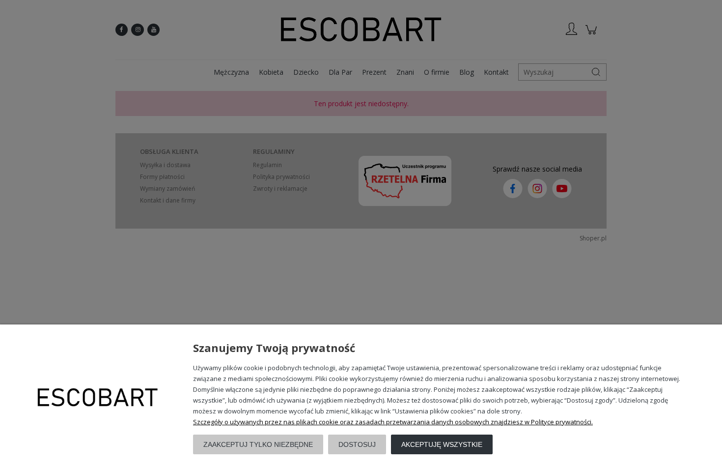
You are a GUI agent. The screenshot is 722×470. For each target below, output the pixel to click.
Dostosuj (357, 444)
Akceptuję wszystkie (441, 444)
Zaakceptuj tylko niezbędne (258, 444)
